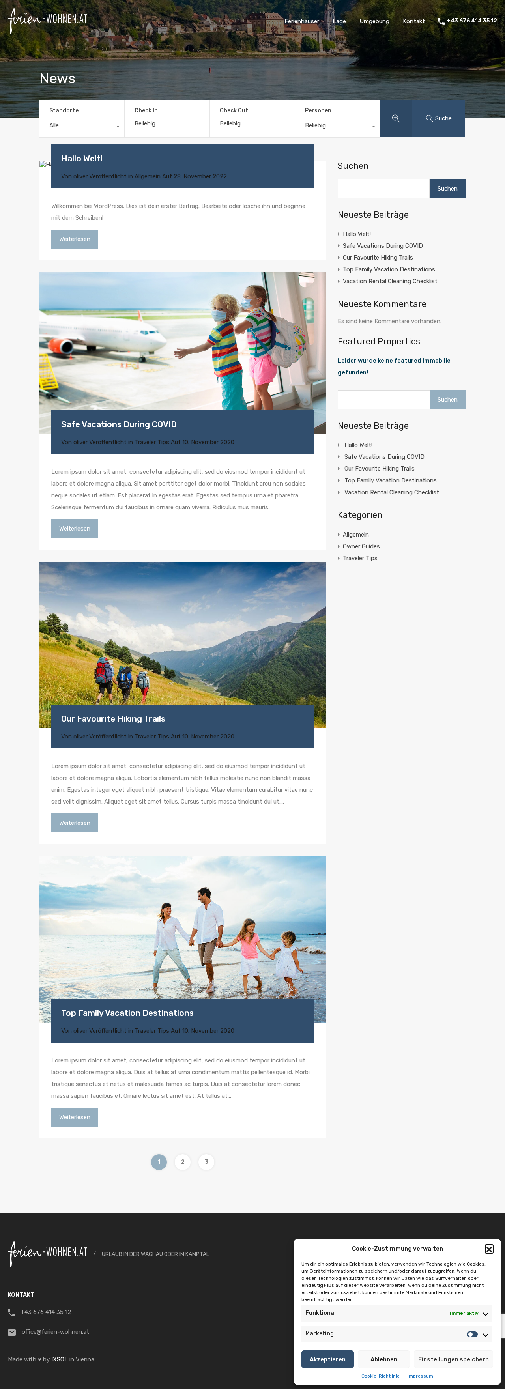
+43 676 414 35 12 (472, 21)
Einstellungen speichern (453, 1359)
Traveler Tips (152, 442)
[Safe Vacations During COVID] (182, 353)
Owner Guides (361, 546)
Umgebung (374, 21)
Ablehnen (383, 1359)
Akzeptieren (328, 1359)
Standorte (64, 110)
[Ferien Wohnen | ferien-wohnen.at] (47, 30)
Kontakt (414, 21)
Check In (146, 111)
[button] (489, 1249)
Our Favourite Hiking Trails (113, 718)
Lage (339, 21)
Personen (318, 110)
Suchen (353, 166)
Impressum (420, 1376)
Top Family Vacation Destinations (127, 1013)
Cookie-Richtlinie (380, 1376)
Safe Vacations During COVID (119, 424)
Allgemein (148, 176)
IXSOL (59, 1359)
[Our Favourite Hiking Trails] (182, 645)
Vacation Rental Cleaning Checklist (390, 281)
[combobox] (81, 127)
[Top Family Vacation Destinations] (182, 939)
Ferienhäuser (301, 21)
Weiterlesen (74, 239)
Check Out (234, 111)
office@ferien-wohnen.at (55, 1331)
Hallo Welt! (82, 158)
